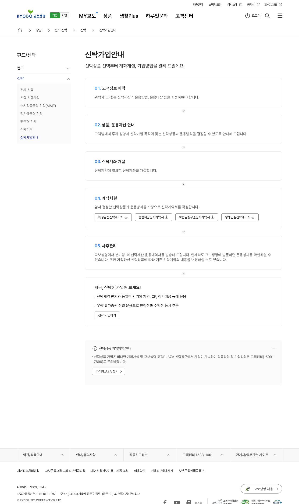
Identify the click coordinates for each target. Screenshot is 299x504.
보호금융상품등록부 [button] (191, 471)
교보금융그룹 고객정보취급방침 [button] (65, 471)
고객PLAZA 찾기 (107, 371)
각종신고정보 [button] (138, 455)
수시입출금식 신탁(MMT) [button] (38, 106)
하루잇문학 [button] (157, 16)
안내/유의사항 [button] (86, 455)
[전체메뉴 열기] (279, 15)
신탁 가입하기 (107, 315)
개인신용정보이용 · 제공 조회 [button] (109, 471)
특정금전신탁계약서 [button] (110, 217)
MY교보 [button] (87, 16)
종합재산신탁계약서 (151, 217)
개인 (54, 15)
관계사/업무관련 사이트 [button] (252, 455)
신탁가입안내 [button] (29, 137)
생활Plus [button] (129, 16)
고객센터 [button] (184, 16)
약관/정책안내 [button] (33, 455)
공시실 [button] (251, 4)
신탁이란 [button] (26, 130)
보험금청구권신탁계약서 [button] (194, 217)
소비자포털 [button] (215, 4)
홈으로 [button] (20, 30)
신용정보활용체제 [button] (162, 471)
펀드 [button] (20, 68)
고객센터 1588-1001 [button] (198, 455)
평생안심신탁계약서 (237, 217)
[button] (31, 14)
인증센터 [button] (197, 4)
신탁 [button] (20, 78)
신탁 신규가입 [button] (29, 98)
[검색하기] (267, 15)
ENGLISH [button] (270, 4)
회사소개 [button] (232, 4)
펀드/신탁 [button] (61, 30)
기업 (64, 15)
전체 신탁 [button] (26, 90)
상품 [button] (107, 16)
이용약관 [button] (139, 471)
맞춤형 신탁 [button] (28, 122)
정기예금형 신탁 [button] (31, 114)
